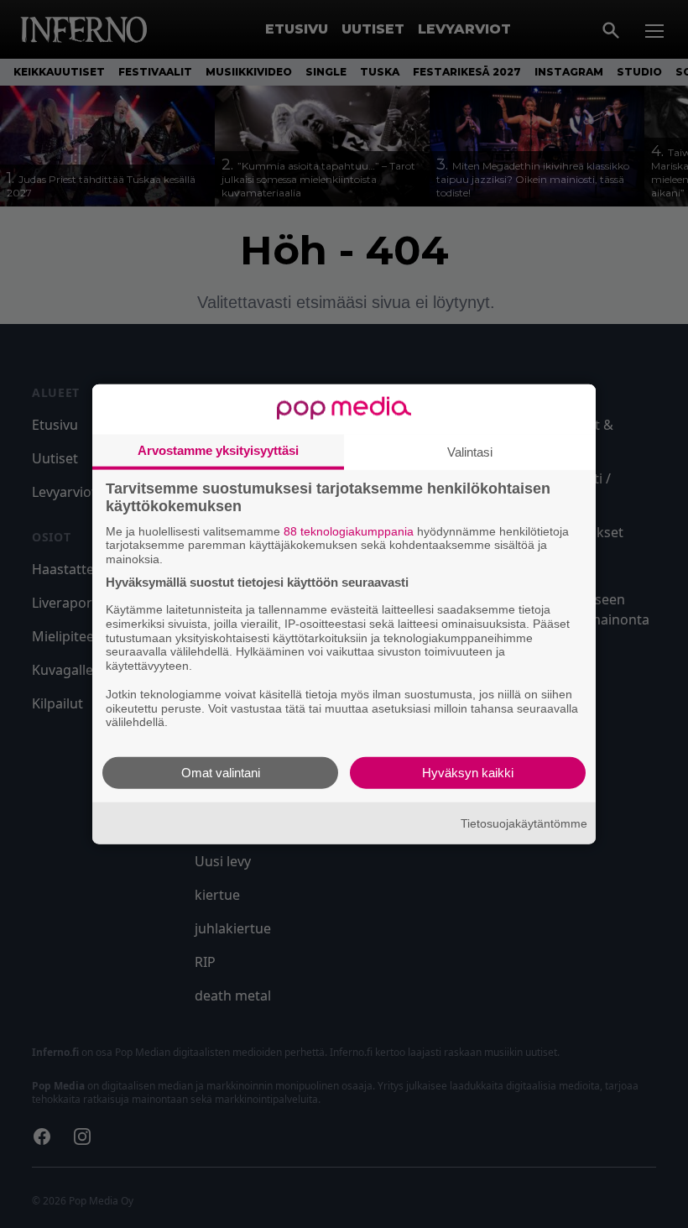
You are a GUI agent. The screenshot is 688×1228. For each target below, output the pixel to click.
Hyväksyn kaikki (467, 773)
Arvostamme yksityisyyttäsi (218, 449)
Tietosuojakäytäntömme (524, 822)
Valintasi (470, 451)
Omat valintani (220, 773)
